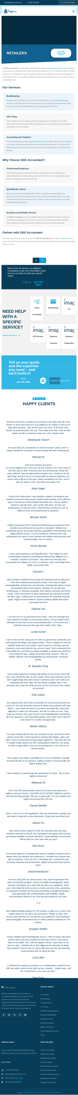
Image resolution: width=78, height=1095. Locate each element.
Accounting (45, 995)
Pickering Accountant (48, 1070)
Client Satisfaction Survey (50, 1031)
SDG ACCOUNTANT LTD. (31, 1092)
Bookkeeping (53, 308)
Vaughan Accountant (48, 1082)
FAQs (43, 1035)
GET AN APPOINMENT (68, 2)
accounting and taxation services (57, 68)
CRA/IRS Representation (50, 1011)
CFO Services (38, 336)
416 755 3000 (23, 382)
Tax (69, 309)
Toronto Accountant (47, 1050)
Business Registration (48, 1015)
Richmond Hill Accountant (50, 1074)
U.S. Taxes (44, 1007)
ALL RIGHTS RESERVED (51, 1092)
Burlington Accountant (48, 1078)
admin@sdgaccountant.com (13, 2)
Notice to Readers (47, 1027)
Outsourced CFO (47, 1019)
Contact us (63, 238)
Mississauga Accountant (49, 1066)
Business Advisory (47, 1023)
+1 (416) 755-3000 (11, 1070)
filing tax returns (40, 141)
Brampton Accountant (48, 1058)
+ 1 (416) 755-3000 (32, 2)
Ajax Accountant (46, 1062)
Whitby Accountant (47, 1054)
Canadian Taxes (46, 1003)
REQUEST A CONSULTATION (60, 381)
